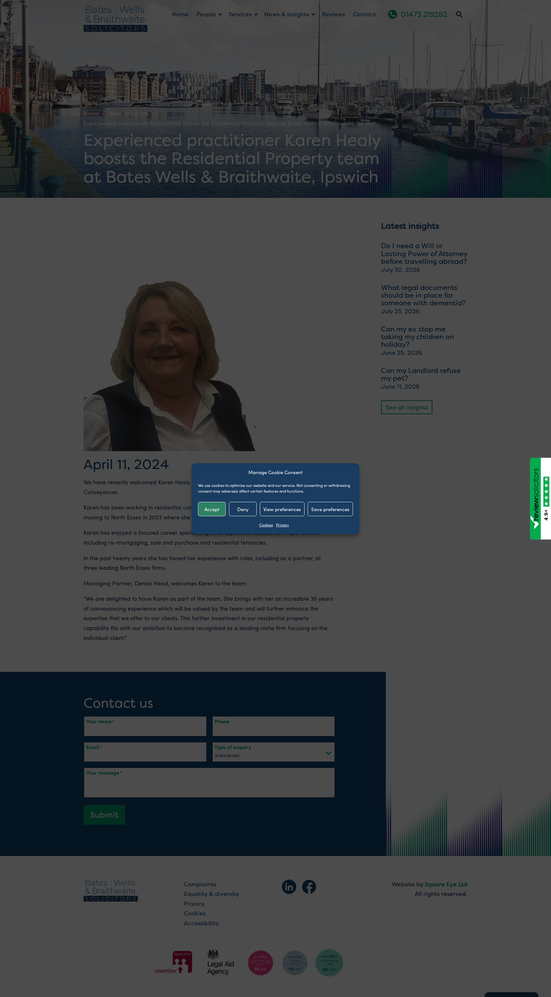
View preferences (282, 508)
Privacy (282, 524)
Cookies (266, 524)
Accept (211, 508)
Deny (243, 508)
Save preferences (330, 508)
